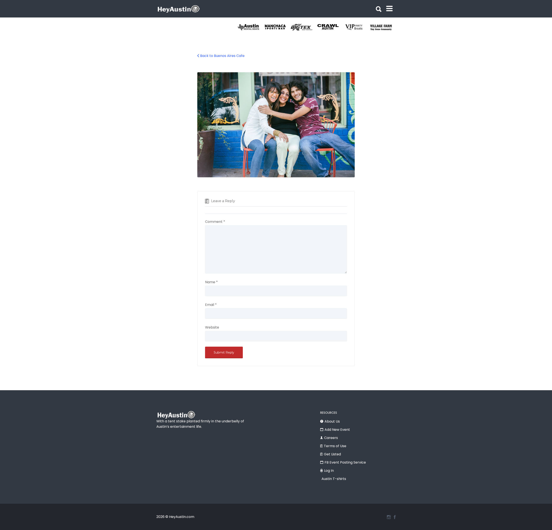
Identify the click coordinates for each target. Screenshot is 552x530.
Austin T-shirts (333, 478)
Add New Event (337, 429)
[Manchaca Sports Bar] (277, 27)
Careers (331, 437)
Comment (215, 221)
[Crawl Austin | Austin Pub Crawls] (330, 27)
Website (212, 327)
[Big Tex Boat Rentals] (304, 27)
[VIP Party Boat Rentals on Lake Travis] (357, 27)
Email (211, 304)
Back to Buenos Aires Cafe (222, 55)
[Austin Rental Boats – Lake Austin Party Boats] (251, 27)
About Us (332, 421)
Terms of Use (335, 446)
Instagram (389, 517)
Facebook (395, 517)
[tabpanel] (383, 27)
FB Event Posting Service (345, 462)
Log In (329, 470)
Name (211, 282)
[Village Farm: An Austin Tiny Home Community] (383, 27)
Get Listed (332, 454)
